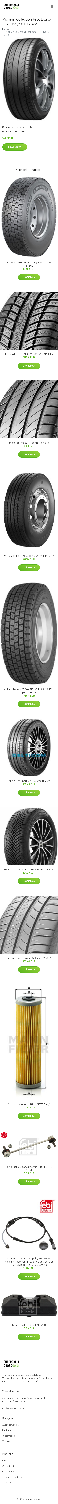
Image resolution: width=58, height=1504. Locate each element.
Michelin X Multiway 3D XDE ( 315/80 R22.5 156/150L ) (29, 264)
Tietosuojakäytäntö (12, 1477)
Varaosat (7, 1441)
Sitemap (6, 1482)
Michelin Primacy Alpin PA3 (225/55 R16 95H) (29, 354)
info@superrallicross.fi (14, 1407)
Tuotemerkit (22, 127)
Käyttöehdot (8, 1471)
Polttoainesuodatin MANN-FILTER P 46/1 (29, 1104)
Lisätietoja (14, 147)
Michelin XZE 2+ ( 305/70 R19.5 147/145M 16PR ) (29, 555)
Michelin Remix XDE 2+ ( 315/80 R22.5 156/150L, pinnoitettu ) (29, 691)
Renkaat (6, 1430)
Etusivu (5, 28)
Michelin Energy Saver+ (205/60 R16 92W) (29, 958)
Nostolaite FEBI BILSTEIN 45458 (29, 1325)
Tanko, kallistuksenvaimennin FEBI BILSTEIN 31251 (29, 1168)
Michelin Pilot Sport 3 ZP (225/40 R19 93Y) (29, 780)
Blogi (5, 1460)
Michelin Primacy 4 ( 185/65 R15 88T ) (29, 442)
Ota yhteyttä (8, 1466)
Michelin (33, 127)
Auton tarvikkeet (10, 1424)
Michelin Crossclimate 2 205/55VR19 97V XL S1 (29, 869)
